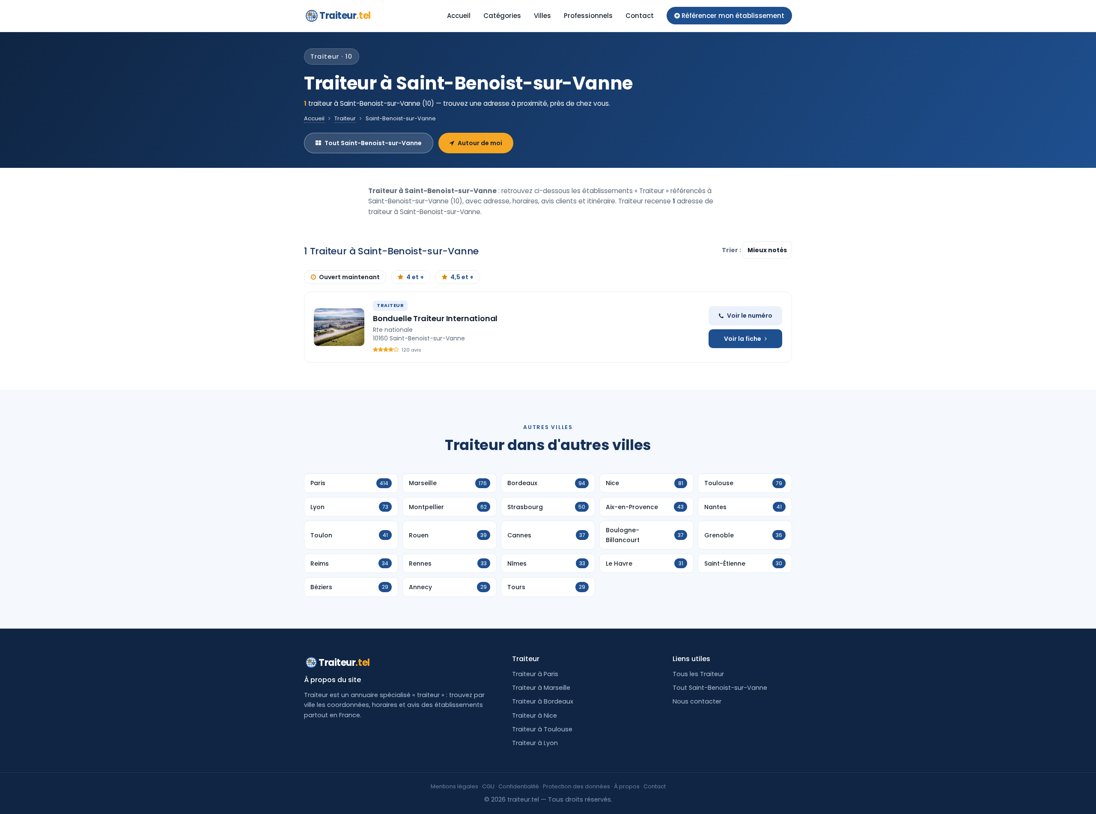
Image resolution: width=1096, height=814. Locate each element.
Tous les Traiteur (698, 674)
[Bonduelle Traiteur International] (339, 327)
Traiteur (345, 15)
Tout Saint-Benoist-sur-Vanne (373, 143)
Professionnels (588, 15)
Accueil (459, 15)
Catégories (502, 15)
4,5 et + (462, 277)
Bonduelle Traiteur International (435, 318)
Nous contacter (697, 701)
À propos (627, 786)
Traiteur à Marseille (541, 687)
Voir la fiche (742, 338)
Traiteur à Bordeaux (542, 701)
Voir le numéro (749, 315)
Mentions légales (454, 786)
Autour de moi (480, 143)
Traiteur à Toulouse (542, 729)
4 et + (415, 277)
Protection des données (576, 786)
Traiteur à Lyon (535, 743)
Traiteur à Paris (535, 674)
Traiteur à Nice (534, 715)
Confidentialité (518, 786)
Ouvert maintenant (349, 277)
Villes (542, 15)
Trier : (732, 250)
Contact (639, 15)
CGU (488, 786)
